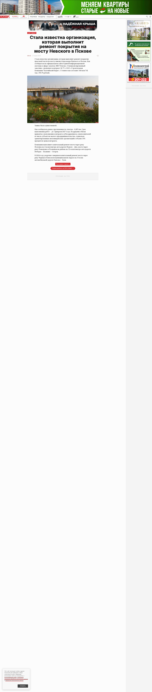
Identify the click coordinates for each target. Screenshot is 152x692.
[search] (147, 17)
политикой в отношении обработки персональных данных (16, 678)
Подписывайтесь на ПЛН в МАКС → (63, 168)
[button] (150, 17)
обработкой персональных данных (14, 680)
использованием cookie (10, 677)
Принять (23, 686)
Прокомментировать (63, 164)
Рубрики (33, 17)
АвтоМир (32, 33)
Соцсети (50, 17)
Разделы (41, 17)
